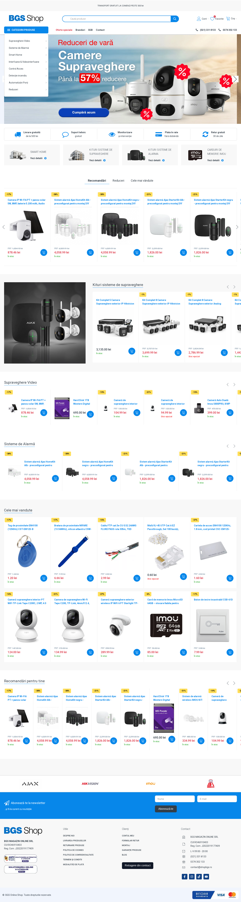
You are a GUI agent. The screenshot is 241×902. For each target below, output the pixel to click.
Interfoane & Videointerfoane (24, 62)
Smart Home (15, 55)
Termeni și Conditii (72, 859)
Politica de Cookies (73, 850)
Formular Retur (130, 840)
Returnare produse (73, 845)
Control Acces (16, 68)
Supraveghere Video (19, 41)
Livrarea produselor (74, 840)
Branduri (80, 30)
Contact (100, 30)
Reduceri (13, 89)
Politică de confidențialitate (78, 855)
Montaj (126, 845)
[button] (235, 79)
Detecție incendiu (18, 75)
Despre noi (68, 836)
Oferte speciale (64, 30)
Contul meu (128, 836)
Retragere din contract (138, 865)
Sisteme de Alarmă (19, 48)
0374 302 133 (198, 861)
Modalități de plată (73, 864)
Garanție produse (131, 850)
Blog (124, 855)
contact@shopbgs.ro (201, 867)
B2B (90, 30)
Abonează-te (165, 808)
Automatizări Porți (18, 82)
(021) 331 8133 (198, 856)
